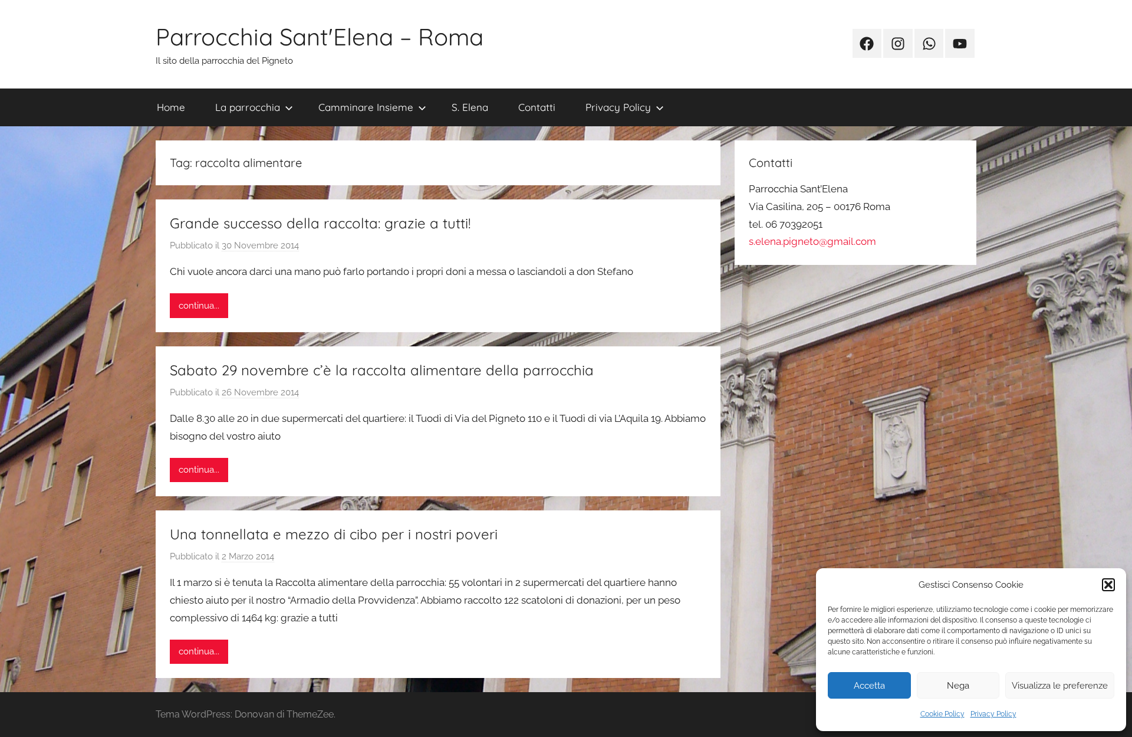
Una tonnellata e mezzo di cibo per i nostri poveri (334, 534)
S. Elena (470, 107)
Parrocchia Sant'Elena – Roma (319, 36)
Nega (958, 685)
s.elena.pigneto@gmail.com (812, 241)
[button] (1108, 585)
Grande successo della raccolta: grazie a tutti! (320, 223)
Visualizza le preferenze (1060, 685)
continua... (199, 305)
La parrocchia (247, 107)
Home (171, 107)
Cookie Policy (942, 714)
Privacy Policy (993, 714)
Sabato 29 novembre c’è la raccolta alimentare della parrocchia (382, 370)
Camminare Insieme (365, 107)
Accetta (869, 685)
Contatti (536, 107)
